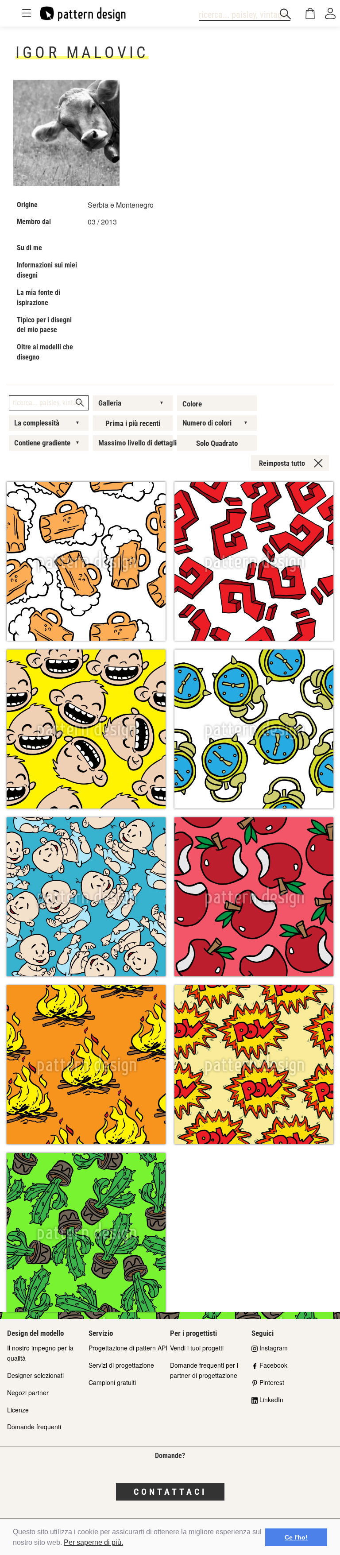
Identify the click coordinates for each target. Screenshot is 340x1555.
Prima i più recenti (132, 423)
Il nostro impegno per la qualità (40, 1352)
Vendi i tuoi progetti (197, 1347)
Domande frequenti (34, 1426)
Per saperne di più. (93, 1542)
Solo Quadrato (217, 443)
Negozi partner (28, 1392)
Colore (192, 403)
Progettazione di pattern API (128, 1347)
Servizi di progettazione (121, 1365)
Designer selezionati (35, 1375)
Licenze (18, 1409)
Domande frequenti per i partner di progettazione (204, 1370)
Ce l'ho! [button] (296, 1537)
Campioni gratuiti (112, 1382)
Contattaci (170, 1491)
